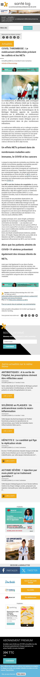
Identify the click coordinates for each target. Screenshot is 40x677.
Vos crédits (30, 590)
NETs (28, 174)
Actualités (11, 17)
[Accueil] (6, 4)
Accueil (3, 17)
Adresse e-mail (8, 338)
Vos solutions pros (30, 597)
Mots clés (3, 28)
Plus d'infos (10, 670)
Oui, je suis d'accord (8, 674)
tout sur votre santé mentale (30, 582)
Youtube (36, 315)
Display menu (2, 4)
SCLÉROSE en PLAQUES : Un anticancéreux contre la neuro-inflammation (18, 408)
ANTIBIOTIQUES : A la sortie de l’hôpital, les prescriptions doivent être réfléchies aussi (19, 375)
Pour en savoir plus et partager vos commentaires (18, 304)
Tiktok (14, 37)
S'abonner (10, 346)
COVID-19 (10, 180)
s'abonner (10, 661)
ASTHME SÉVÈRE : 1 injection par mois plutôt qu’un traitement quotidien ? (19, 473)
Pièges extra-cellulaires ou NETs (18, 300)
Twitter (7, 37)
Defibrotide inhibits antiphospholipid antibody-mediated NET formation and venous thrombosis (20, 297)
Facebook (3, 37)
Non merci (21, 674)
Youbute (18, 37)
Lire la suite (7, 396)
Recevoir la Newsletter (20, 565)
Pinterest (11, 37)
